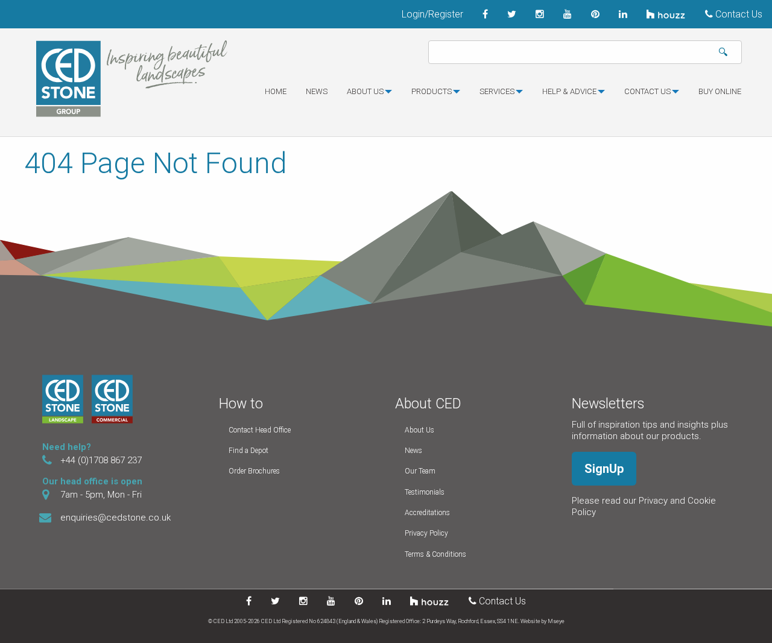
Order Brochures (254, 471)
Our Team (420, 471)
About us (365, 91)
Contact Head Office (260, 430)
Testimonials (425, 492)
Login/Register (432, 14)
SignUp (604, 468)
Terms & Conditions (435, 554)
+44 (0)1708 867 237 (101, 460)
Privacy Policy (426, 533)
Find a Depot (248, 450)
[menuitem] (275, 96)
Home (275, 91)
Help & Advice (569, 91)
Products (431, 91)
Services (496, 91)
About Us (419, 430)
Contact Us (737, 14)
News (316, 91)
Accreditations (427, 512)
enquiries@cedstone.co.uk (115, 517)
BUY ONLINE (719, 91)
